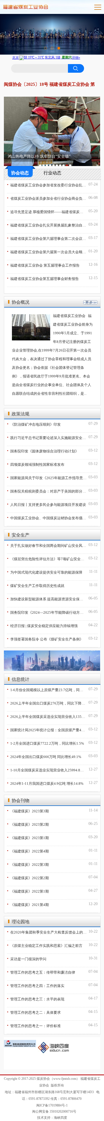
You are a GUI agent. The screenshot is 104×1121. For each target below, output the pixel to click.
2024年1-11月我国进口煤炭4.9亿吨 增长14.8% (45, 783)
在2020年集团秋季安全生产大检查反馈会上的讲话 (47, 932)
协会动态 (20, 172)
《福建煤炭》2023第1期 (28, 837)
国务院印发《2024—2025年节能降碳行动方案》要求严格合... (47, 612)
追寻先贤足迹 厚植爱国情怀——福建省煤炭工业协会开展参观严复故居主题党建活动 (47, 211)
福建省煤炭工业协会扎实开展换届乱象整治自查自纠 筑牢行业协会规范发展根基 (47, 224)
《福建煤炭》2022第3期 (28, 864)
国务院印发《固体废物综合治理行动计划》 (43, 450)
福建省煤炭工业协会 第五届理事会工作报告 (43, 265)
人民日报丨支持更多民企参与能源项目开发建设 (46, 504)
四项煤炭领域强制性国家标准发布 (35, 464)
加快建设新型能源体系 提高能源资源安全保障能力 (47, 598)
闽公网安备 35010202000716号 (54, 1111)
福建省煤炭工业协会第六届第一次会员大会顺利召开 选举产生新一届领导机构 (47, 251)
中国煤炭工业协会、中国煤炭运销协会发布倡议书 (47, 517)
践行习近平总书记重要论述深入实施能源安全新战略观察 (47, 437)
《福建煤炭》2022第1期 (28, 891)
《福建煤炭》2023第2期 (28, 824)
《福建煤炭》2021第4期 (28, 904)
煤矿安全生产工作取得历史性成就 (35, 585)
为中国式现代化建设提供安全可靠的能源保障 (44, 572)
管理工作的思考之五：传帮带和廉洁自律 (41, 972)
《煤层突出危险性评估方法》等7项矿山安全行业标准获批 (47, 558)
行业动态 (52, 172)
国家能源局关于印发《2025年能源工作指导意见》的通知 (47, 477)
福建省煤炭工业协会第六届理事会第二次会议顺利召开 (47, 238)
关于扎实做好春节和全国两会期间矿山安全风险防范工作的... (47, 545)
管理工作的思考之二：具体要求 (34, 1012)
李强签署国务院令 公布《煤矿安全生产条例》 (45, 638)
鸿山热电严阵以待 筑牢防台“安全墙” (39, 156)
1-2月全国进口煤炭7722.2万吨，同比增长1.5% (45, 743)
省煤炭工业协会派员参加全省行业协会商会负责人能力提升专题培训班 (47, 198)
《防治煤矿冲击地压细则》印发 (34, 424)
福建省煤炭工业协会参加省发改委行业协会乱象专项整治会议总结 (47, 184)
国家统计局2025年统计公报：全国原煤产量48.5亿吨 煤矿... (47, 729)
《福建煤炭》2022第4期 (28, 850)
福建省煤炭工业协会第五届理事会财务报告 (43, 278)
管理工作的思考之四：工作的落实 (35, 985)
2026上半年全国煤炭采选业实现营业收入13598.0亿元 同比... (47, 716)
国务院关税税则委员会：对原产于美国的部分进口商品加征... (47, 491)
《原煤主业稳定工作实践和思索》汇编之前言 (44, 945)
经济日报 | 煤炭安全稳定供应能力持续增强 (42, 625)
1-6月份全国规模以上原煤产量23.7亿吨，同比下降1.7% (47, 689)
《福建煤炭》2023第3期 (28, 810)
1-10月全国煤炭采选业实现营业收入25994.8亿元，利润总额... (47, 769)
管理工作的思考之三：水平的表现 (35, 998)
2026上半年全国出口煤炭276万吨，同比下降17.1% (47, 703)
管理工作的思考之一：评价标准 (34, 1025)
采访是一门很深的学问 (26, 958)
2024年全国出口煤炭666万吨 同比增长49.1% (44, 756)
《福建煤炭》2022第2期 (28, 877)
